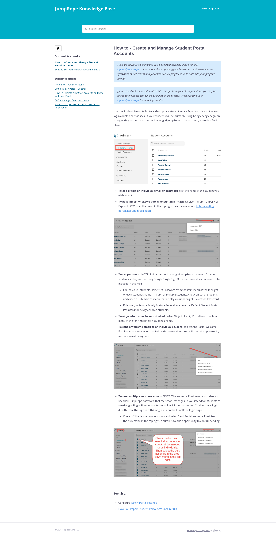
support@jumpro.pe (128, 69)
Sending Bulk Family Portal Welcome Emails (77, 69)
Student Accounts (67, 56)
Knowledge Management (198, 530)
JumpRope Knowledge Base (85, 9)
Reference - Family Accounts (69, 84)
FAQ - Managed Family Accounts (72, 100)
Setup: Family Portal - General (70, 88)
